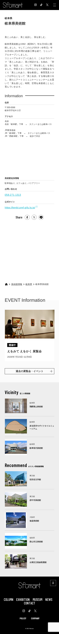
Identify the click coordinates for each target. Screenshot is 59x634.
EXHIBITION (23, 599)
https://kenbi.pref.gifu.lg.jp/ (20, 207)
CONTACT (29, 603)
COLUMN (8, 599)
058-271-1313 (13, 195)
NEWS (48, 599)
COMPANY (35, 618)
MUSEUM (37, 599)
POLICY (23, 618)
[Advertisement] (29, 250)
